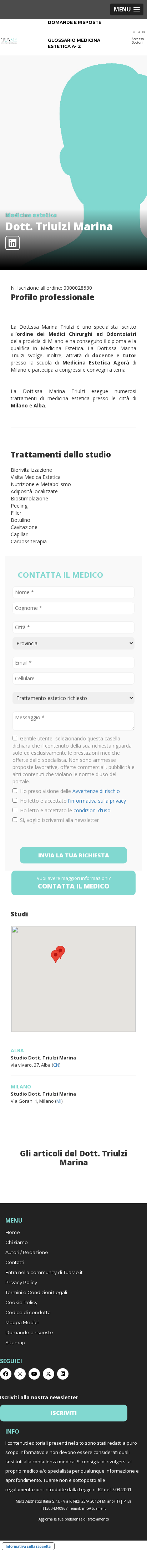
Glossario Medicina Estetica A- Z (74, 43)
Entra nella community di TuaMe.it (44, 1272)
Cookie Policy (21, 1302)
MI (58, 1101)
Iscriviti (64, 1413)
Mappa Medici (22, 1322)
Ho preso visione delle (68, 791)
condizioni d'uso (92, 810)
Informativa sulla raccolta (28, 1546)
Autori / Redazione (26, 1252)
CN (56, 1065)
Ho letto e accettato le (64, 810)
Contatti (14, 1262)
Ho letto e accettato (71, 800)
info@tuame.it (94, 1508)
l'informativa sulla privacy (97, 800)
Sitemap (15, 1342)
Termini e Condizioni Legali (36, 1292)
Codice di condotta (28, 1312)
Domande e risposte (74, 22)
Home (12, 1232)
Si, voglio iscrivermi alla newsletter (58, 820)
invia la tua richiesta (73, 855)
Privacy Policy (21, 1282)
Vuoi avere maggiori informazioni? (74, 882)
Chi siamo (16, 1242)
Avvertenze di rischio (96, 791)
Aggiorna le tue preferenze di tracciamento (74, 1519)
